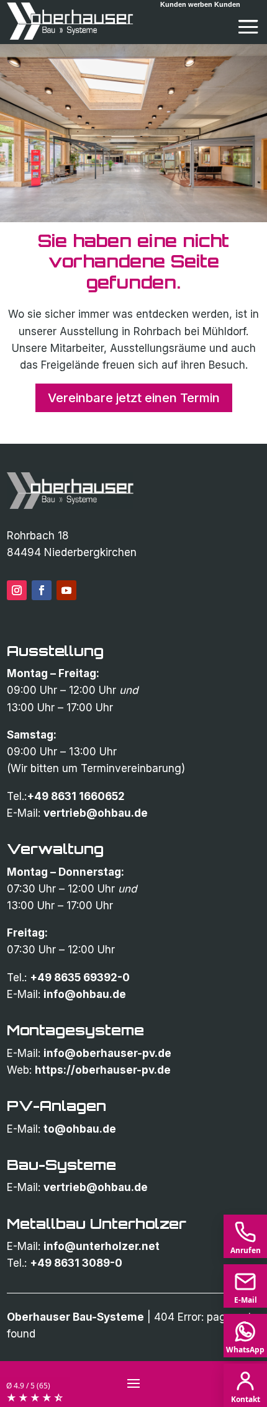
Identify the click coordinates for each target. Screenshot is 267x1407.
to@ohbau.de (79, 1129)
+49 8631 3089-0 (76, 1263)
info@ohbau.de (84, 994)
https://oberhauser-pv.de (103, 1070)
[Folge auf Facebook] (42, 590)
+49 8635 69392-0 (80, 977)
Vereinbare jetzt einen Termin (134, 397)
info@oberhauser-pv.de (107, 1053)
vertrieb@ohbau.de (95, 813)
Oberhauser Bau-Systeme (75, 1317)
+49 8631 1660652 (76, 796)
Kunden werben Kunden (200, 4)
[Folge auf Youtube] (66, 590)
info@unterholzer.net (101, 1246)
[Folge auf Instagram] (17, 590)
